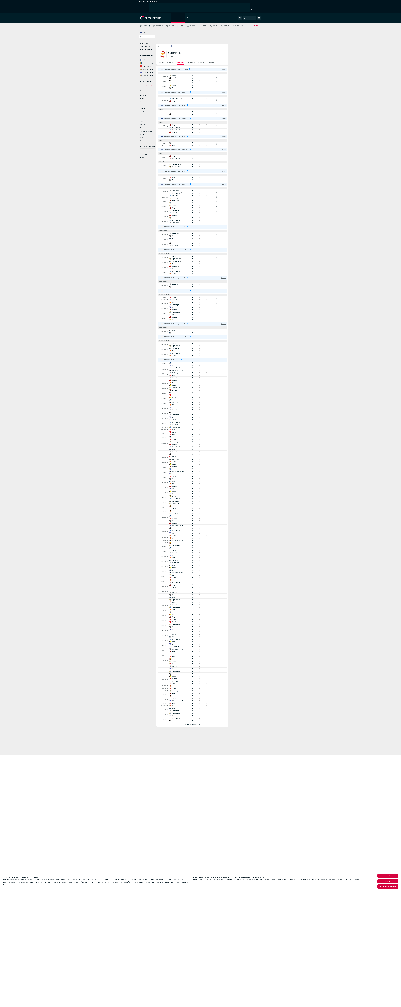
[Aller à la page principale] (152, 18)
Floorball (164, 46)
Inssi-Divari (143, 40)
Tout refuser (388, 881)
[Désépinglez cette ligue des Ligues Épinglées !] (184, 52)
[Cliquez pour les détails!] (192, 76)
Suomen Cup (144, 43)
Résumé (161, 62)
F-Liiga (142, 37)
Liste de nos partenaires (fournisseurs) (204, 883)
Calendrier (191, 62)
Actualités (170, 62)
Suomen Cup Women (146, 49)
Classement (202, 62)
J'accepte (388, 876)
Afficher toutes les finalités (387, 886)
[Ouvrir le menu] (259, 18)
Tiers (21, 884)
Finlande (176, 46)
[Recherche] (240, 18)
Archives (212, 62)
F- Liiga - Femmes (145, 46)
